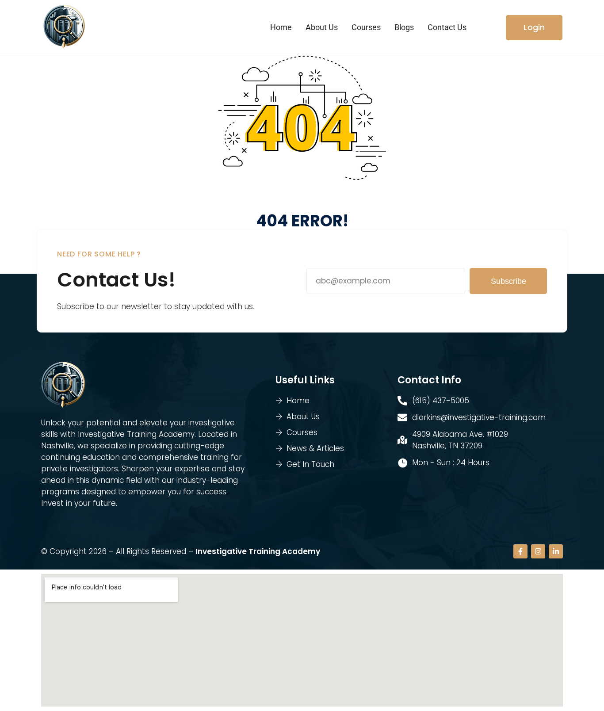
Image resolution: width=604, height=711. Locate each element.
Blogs (404, 27)
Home (281, 27)
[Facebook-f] (520, 551)
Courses (366, 27)
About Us (322, 27)
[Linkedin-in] (556, 551)
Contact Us (447, 27)
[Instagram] (538, 551)
